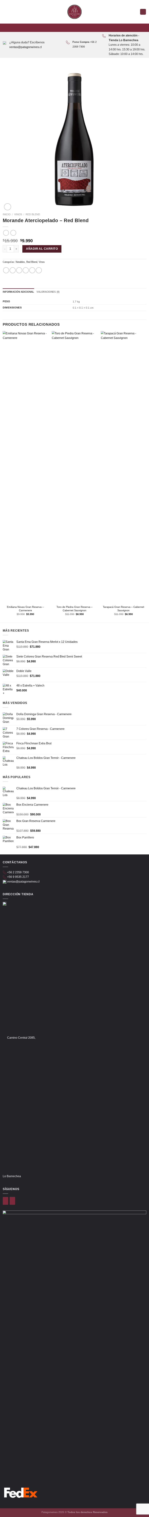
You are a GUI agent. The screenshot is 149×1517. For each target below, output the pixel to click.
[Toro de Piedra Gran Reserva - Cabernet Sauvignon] (74, 467)
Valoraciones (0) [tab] (48, 291)
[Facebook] (5, 1201)
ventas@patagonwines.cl (25, 47)
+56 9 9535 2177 (18, 876)
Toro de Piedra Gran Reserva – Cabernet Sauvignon (74, 608)
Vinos (18, 214)
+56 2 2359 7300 (18, 872)
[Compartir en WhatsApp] (6, 270)
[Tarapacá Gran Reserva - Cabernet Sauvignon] (123, 467)
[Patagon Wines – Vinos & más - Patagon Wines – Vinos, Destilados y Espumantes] (74, 12)
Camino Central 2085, (21, 1037)
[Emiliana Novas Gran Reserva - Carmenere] (25, 467)
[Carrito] (143, 12)
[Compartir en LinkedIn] (39, 270)
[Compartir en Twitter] (19, 270)
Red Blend (33, 214)
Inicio (7, 214)
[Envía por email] (26, 270)
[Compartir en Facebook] (13, 270)
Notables (20, 262)
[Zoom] (7, 206)
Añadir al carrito (42, 248)
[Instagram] (12, 1201)
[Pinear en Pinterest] (32, 270)
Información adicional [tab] (18, 291)
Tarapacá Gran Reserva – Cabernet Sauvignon (123, 608)
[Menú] (5, 11)
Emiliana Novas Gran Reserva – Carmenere (25, 608)
